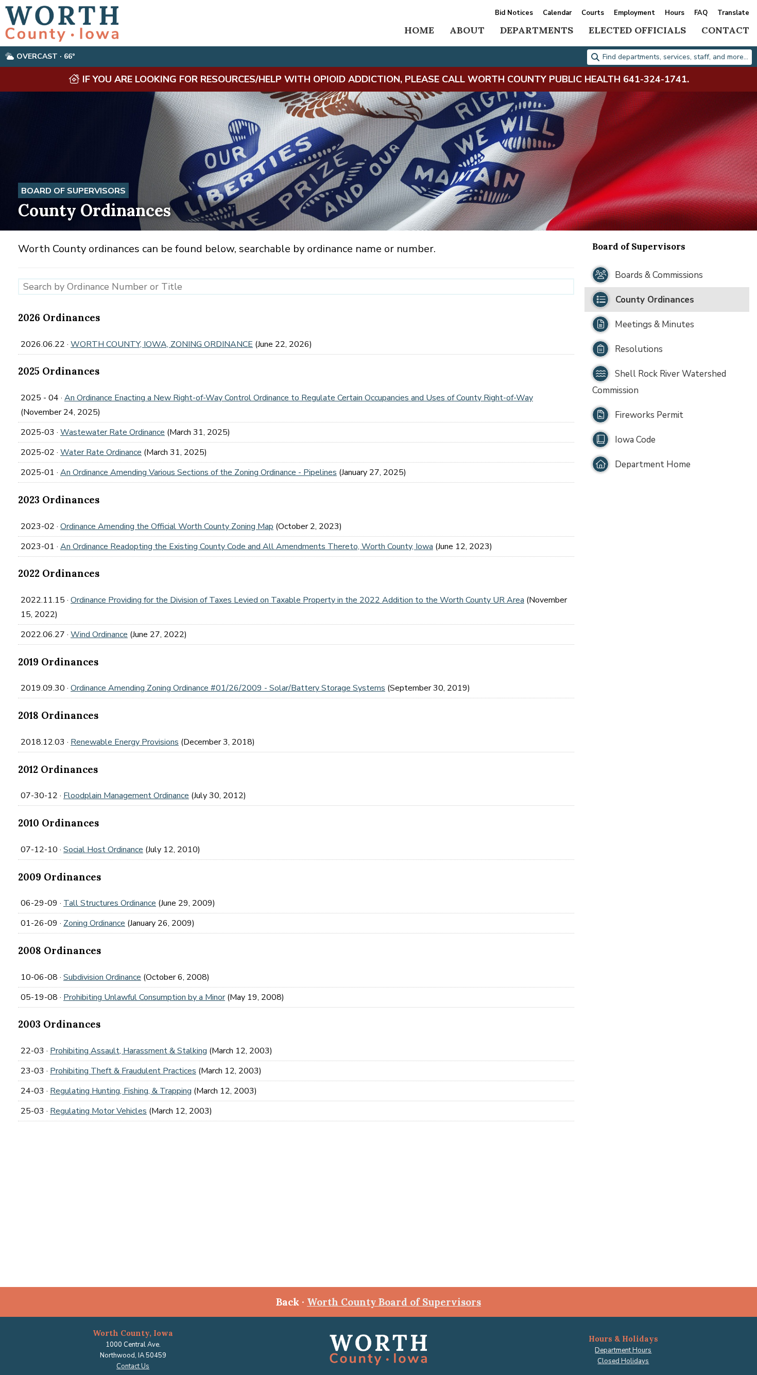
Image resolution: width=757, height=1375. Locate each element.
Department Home (652, 464)
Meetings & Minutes (653, 324)
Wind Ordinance (99, 634)
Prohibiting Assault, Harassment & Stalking (128, 1050)
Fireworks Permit (648, 415)
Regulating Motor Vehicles (98, 1111)
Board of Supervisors (73, 191)
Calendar (557, 13)
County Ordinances (653, 300)
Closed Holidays (623, 1361)
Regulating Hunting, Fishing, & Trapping (121, 1091)
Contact (725, 30)
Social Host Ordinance (103, 849)
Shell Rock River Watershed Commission (659, 382)
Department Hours (623, 1350)
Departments (536, 30)
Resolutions (638, 349)
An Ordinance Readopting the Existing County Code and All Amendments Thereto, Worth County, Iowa (246, 546)
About (467, 30)
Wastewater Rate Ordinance (112, 432)
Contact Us (132, 1366)
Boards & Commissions (658, 275)
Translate (733, 13)
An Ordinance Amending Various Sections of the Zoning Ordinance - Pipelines (198, 472)
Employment (634, 13)
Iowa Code (634, 440)
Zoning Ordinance (94, 923)
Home (419, 30)
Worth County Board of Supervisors (394, 1302)
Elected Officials (637, 30)
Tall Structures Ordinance (109, 903)
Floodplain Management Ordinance (126, 795)
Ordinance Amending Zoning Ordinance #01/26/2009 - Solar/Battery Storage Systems (228, 688)
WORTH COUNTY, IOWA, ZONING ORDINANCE (162, 344)
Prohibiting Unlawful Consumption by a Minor (144, 997)
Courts (592, 13)
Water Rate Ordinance (101, 452)
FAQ (701, 13)
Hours (674, 13)
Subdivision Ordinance (102, 977)
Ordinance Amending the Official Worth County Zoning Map (166, 526)
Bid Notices (514, 13)
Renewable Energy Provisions (125, 742)
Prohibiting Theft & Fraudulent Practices (123, 1071)
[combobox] (669, 57)
